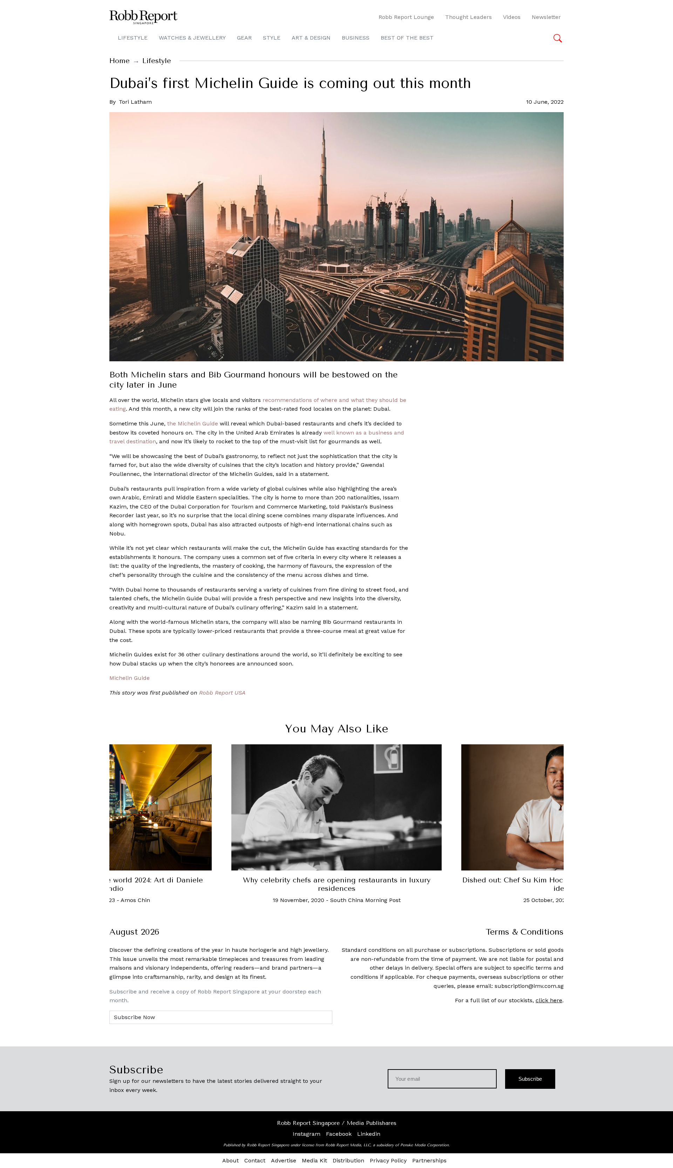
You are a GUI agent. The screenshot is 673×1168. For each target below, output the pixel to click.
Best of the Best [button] (407, 37)
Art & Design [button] (311, 37)
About (230, 1160)
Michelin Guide (129, 678)
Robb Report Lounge (406, 17)
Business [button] (355, 37)
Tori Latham (135, 101)
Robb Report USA (222, 692)
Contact (254, 1160)
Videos (512, 17)
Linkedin (368, 1134)
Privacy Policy (388, 1160)
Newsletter (546, 17)
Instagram (306, 1134)
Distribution (348, 1160)
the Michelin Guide (192, 423)
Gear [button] (244, 37)
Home (119, 61)
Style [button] (271, 37)
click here (549, 1000)
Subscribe (530, 1079)
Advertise (283, 1160)
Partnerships (429, 1160)
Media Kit (314, 1160)
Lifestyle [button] (133, 37)
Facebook (339, 1134)
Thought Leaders (468, 17)
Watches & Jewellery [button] (192, 37)
